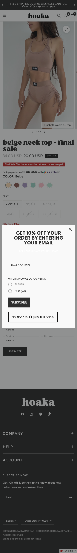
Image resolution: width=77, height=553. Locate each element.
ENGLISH (19, 284)
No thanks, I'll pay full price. (33, 317)
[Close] (70, 229)
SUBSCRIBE (19, 302)
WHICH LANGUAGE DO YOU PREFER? (27, 278)
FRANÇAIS (20, 291)
